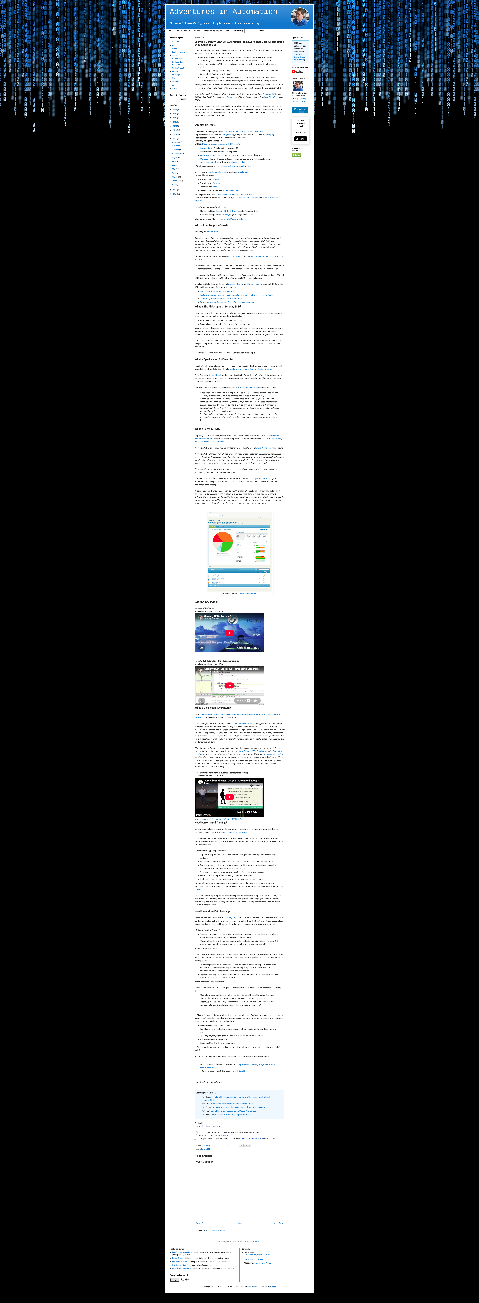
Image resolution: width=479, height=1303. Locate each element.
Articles (303, 102)
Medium (239, 132)
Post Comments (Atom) (215, 1231)
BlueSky (302, 99)
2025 (175, 114)
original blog (228, 135)
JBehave (229, 97)
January (175, 185)
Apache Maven (221, 172)
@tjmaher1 (245, 1065)
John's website (213, 232)
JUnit (215, 187)
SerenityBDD (205, 1149)
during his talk (215, 375)
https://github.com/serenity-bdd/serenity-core (223, 144)
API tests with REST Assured (245, 198)
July (173, 162)
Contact (261, 31)
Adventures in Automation (223, 12)
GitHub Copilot (178, 68)
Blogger (273, 1287)
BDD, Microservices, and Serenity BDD (217, 291)
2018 (175, 134)
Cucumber (217, 183)
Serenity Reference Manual (232, 166)
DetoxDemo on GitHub (253, 1260)
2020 (175, 126)
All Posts (197, 31)
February (176, 181)
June (174, 165)
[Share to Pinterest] (249, 1145)
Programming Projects (213, 31)
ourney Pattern (245, 724)
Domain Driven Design (273, 754)
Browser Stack (247, 195)
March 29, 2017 (240, 1071)
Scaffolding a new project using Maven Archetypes (233, 1111)
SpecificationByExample (248, 387)
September (176, 154)
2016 (175, 190)
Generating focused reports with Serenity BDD (221, 299)
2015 (175, 194)
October (175, 150)
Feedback (250, 31)
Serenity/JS (227, 215)
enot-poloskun (253, 1287)
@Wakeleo (260, 132)
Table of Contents (183, 31)
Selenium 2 (262, 479)
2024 (175, 118)
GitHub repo (267, 135)
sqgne (174, 88)
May (174, 169)
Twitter (198, 1126)
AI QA (174, 49)
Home (170, 31)
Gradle (211, 172)
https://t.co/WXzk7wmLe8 (264, 1065)
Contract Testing (178, 52)
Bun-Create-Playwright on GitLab (257, 1255)
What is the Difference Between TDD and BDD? (232, 1104)
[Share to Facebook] (247, 1145)
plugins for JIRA (238, 162)
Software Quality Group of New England (300, 57)
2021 (175, 122)
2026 (175, 110)
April (174, 173)
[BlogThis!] (242, 1145)
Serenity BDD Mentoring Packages (231, 832)
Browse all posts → (254, 1242)
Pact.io (175, 71)
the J (236, 724)
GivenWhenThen (270, 97)
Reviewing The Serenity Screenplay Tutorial (229, 1115)
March (175, 177)
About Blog (238, 31)
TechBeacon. (223, 1135)
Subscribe (300, 139)
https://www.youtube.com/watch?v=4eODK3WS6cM (218, 819)
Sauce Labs (235, 195)
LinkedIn (249, 132)
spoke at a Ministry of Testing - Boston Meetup (251, 369)
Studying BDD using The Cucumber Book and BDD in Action (238, 1107)
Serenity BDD (222, 211)
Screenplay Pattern (231, 190)
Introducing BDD (268, 94)
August (175, 158)
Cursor (174, 56)
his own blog (253, 284)
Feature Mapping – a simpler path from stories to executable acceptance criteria (236, 295)
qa (173, 85)
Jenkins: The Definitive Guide (263, 256)
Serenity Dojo (231, 918)
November (176, 146)
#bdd (202, 1068)
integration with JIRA (209, 162)
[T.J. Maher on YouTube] (297, 72)
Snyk (174, 78)
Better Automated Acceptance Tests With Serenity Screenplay (227, 302)
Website (230, 132)
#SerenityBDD (211, 1068)
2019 (175, 130)
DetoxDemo (177, 59)
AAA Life (175, 42)
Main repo (205, 159)
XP (261, 396)
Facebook (271, 1139)
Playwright (176, 75)
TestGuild (175, 82)
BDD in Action (234, 256)
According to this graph (210, 155)
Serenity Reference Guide (248, 594)
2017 (175, 139)
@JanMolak (224, 219)
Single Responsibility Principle (251, 751)
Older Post (278, 1223)
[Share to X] (244, 1145)
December (176, 142)
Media (228, 31)
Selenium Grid (223, 195)
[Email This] (240, 1145)
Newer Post (201, 1223)
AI (173, 45)
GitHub (233, 211)
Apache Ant (243, 172)
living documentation (265, 448)
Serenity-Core (206, 148)
